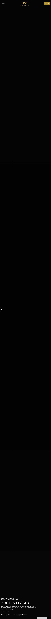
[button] (47, 3)
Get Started (6, 611)
